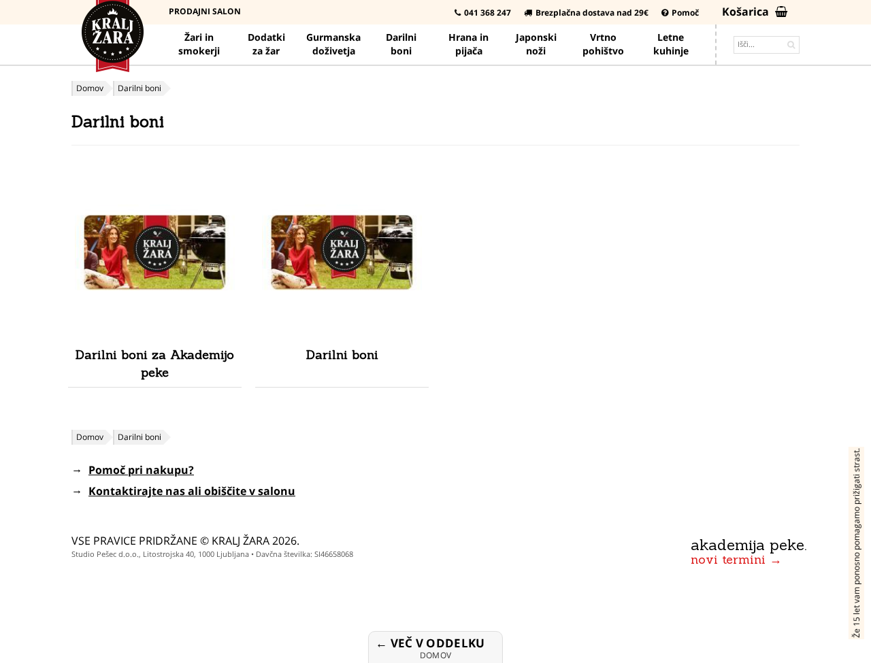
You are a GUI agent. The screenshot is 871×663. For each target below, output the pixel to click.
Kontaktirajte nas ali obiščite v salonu (191, 490)
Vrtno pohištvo (603, 44)
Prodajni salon (205, 11)
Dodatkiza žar (266, 44)
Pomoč (685, 12)
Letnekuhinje (671, 44)
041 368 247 (487, 12)
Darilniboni (401, 44)
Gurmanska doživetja (333, 44)
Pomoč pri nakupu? (141, 469)
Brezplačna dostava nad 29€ (592, 12)
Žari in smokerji (199, 44)
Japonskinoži (536, 44)
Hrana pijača (468, 44)
